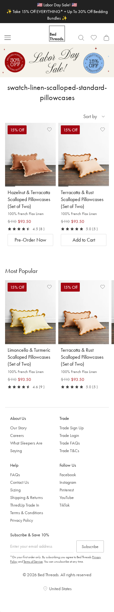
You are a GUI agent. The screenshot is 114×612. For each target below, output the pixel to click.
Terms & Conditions (26, 512)
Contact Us (19, 482)
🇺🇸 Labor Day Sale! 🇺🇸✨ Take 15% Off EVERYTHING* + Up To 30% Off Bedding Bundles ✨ (57, 11)
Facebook (68, 474)
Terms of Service (33, 561)
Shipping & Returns (26, 497)
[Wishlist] (94, 38)
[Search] (81, 38)
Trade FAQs (70, 443)
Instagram (68, 482)
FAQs (15, 474)
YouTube (67, 497)
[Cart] (106, 38)
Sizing (15, 490)
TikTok (65, 505)
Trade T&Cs (69, 450)
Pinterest (67, 490)
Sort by (90, 116)
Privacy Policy (21, 520)
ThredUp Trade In (24, 505)
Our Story (18, 428)
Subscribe (90, 546)
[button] (49, 129)
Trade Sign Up (72, 428)
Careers (17, 435)
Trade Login (69, 435)
